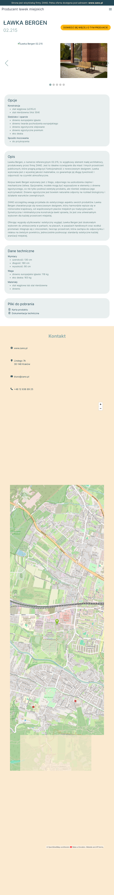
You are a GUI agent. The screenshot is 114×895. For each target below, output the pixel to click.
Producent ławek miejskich (23, 9)
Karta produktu (19, 309)
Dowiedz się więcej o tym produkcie (85, 27)
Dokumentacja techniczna (25, 313)
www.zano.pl (95, 2)
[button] (110, 9)
